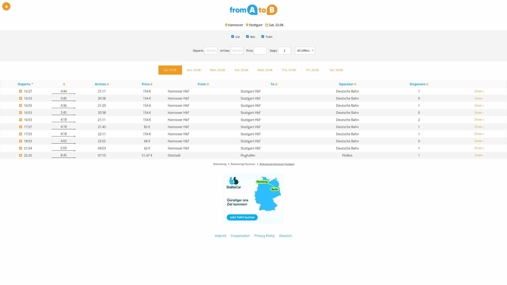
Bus (252, 37)
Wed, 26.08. (265, 70)
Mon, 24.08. (218, 70)
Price (249, 50)
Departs (198, 50)
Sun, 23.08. (194, 70)
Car (237, 37)
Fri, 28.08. (312, 70)
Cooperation (240, 236)
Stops (273, 50)
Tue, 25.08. (241, 70)
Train (269, 37)
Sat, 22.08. (170, 70)
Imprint (220, 236)
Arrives (225, 50)
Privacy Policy (264, 236)
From (202, 84)
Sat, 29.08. (336, 70)
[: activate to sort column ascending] (63, 84)
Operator (346, 84)
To (272, 84)
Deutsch (285, 236)
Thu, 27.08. (289, 70)
